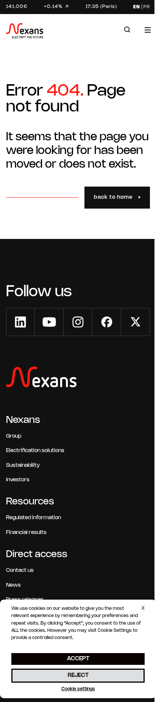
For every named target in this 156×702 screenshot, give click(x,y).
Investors (18, 479)
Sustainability (23, 465)
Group (13, 436)
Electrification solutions (35, 450)
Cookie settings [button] (78, 689)
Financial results (26, 532)
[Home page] (24, 32)
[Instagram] (78, 322)
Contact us (20, 570)
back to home (113, 197)
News (13, 585)
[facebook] (107, 322)
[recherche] (127, 29)
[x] (135, 322)
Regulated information (33, 517)
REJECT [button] (78, 675)
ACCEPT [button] (78, 658)
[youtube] (49, 322)
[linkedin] (20, 322)
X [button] (143, 608)
